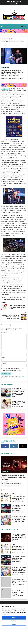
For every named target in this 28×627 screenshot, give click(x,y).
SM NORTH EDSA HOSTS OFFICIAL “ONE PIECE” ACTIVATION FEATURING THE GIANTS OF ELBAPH (19, 519)
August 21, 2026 (12, 481)
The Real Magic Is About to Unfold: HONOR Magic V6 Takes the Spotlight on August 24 (13, 477)
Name (3, 352)
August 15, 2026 (16, 584)
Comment (4, 332)
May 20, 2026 (15, 406)
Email (3, 357)
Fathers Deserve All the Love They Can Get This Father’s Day (18, 403)
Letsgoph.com (5, 88)
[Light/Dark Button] (21, 26)
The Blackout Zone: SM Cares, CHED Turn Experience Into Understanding (18, 508)
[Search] (25, 26)
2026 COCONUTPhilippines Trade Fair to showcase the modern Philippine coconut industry (18, 497)
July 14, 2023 (11, 78)
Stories (4, 471)
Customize (14, 621)
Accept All (14, 617)
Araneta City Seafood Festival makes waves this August (18, 592)
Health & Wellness (5, 67)
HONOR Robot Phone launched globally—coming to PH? (19, 581)
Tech (8, 471)
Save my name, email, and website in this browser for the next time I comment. (13, 369)
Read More (5, 490)
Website (3, 363)
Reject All (14, 624)
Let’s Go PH (4, 78)
